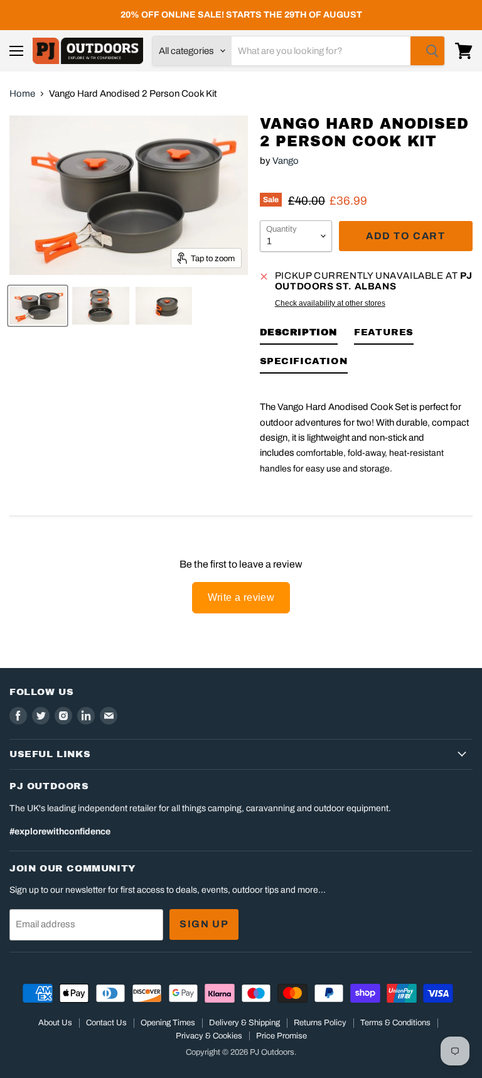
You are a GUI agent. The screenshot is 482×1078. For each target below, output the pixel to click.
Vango (285, 161)
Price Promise (281, 1036)
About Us (55, 1022)
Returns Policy (320, 1022)
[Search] (427, 50)
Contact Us (106, 1022)
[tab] (299, 335)
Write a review (241, 597)
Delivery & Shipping (244, 1022)
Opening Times (168, 1022)
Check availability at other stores (330, 303)
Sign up (203, 924)
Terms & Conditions (395, 1022)
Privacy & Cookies (209, 1036)
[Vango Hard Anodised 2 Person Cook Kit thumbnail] (37, 306)
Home (22, 94)
